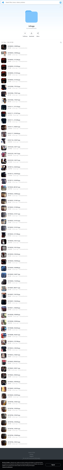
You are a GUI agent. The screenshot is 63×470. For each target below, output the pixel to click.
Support (31, 456)
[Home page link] (3, 2)
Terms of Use (31, 452)
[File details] (31, 47)
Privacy (31, 454)
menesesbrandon (32, 28)
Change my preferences (7, 467)
